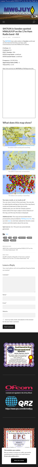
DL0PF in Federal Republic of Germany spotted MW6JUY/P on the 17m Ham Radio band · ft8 (16, 256)
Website (5, 311)
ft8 (10, 237)
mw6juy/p (22, 237)
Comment (6, 275)
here (9, 221)
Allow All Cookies (19, 460)
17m (5, 237)
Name (5, 294)
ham (15, 237)
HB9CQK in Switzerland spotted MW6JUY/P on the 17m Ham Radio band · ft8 (18, 248)
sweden (13, 240)
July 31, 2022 (7, 37)
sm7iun (6, 240)
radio (29, 237)
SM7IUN (8, 41)
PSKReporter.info (26, 218)
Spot (7, 234)
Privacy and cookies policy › (11, 456)
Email (5, 303)
